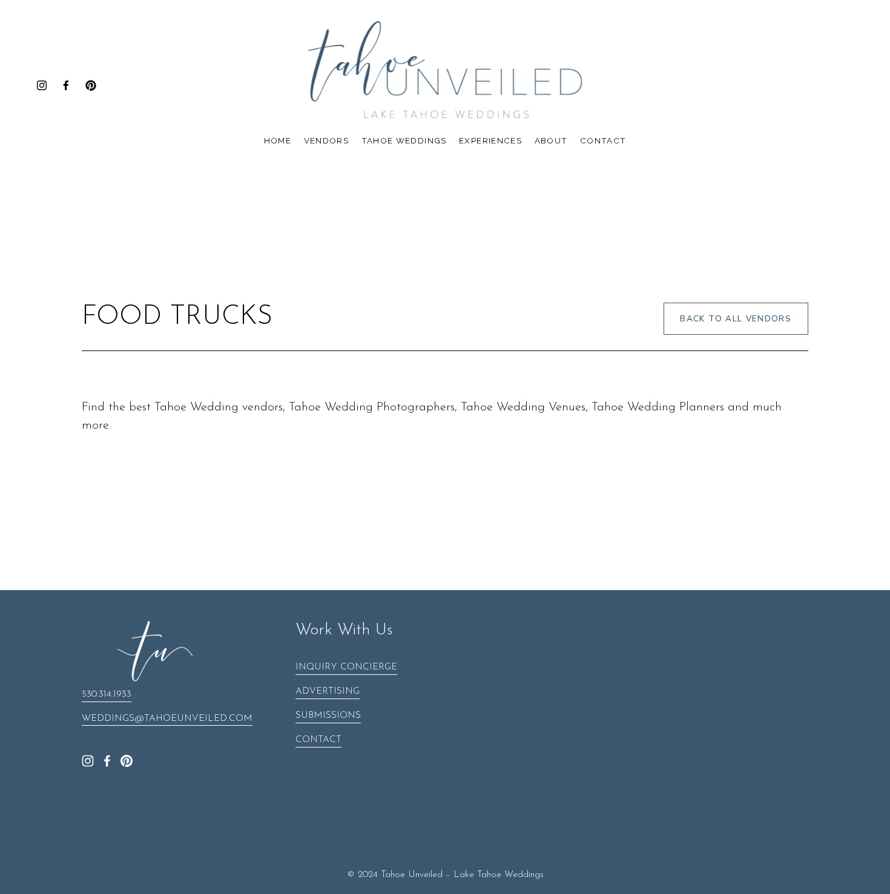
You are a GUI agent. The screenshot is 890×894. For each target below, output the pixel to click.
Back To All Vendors (735, 318)
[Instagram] (42, 85)
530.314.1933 (106, 694)
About (551, 140)
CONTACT (318, 739)
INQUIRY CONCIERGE (346, 667)
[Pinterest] (91, 85)
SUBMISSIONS (328, 715)
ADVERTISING (327, 691)
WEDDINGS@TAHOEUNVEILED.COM (167, 718)
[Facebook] (66, 85)
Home (277, 140)
